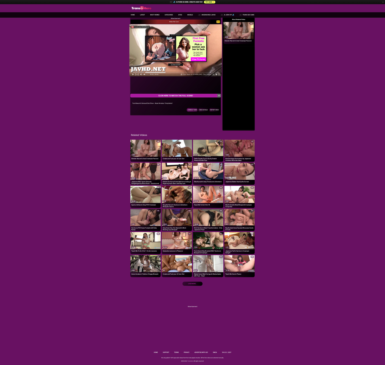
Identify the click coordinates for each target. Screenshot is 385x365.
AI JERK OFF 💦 (227, 15)
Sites (180, 15)
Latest (142, 15)
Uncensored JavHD (207, 15)
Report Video (214, 110)
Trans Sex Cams (247, 15)
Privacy (186, 352)
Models (190, 15)
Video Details (203, 110)
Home (133, 15)
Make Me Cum (174, 21)
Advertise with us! (201, 352)
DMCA (215, 352)
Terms (176, 352)
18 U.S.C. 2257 (226, 352)
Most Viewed (154, 15)
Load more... (192, 283)
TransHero (190, 361)
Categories (169, 15)
